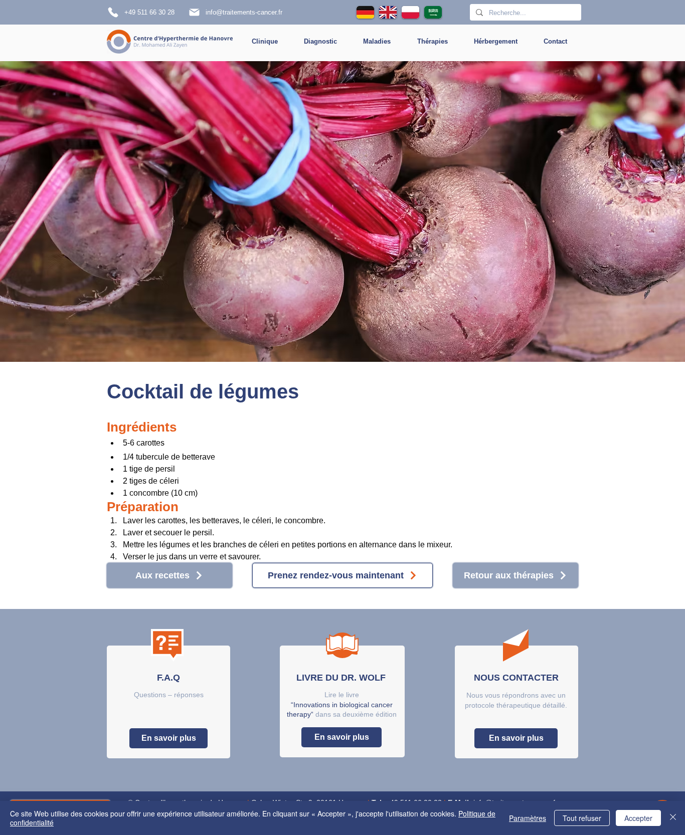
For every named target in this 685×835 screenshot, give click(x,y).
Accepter (638, 818)
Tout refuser (582, 818)
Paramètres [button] (527, 818)
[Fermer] (673, 818)
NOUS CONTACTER (516, 678)
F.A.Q (168, 678)
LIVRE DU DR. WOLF (341, 678)
